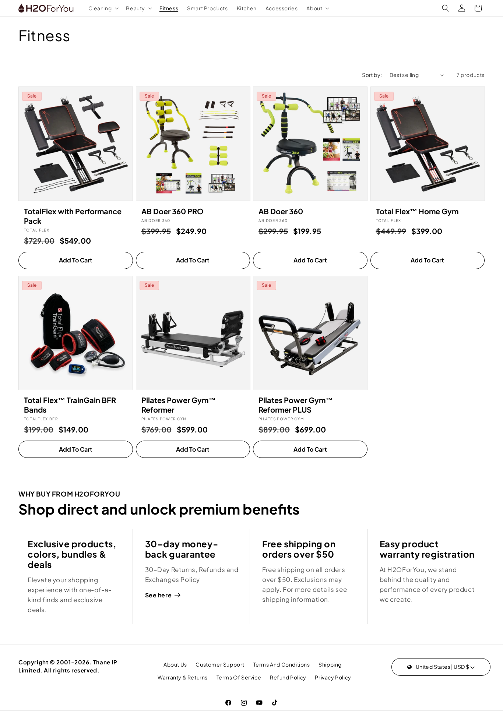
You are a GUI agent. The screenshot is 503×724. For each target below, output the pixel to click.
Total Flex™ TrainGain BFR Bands (70, 404)
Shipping (330, 664)
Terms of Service (239, 677)
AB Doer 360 (280, 211)
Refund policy (288, 677)
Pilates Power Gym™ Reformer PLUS (295, 404)
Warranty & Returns (183, 677)
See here (158, 595)
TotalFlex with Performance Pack (73, 215)
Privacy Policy (333, 677)
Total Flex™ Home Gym (417, 211)
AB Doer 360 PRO (172, 211)
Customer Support (220, 664)
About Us (175, 664)
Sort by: (372, 74)
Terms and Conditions (281, 664)
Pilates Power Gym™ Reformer (178, 404)
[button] (103, 8)
